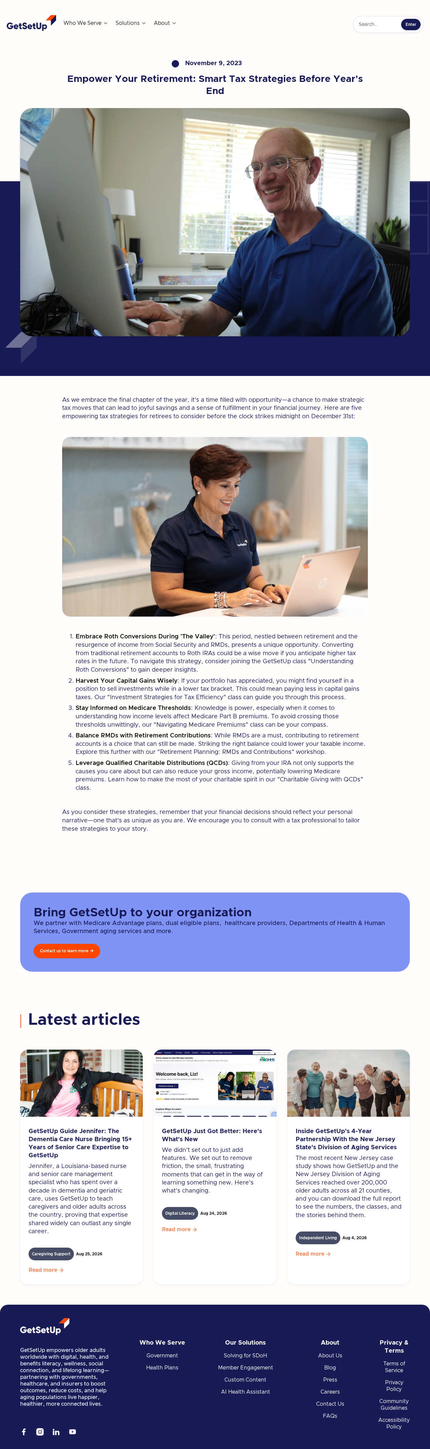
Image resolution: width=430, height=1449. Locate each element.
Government (162, 1355)
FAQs (330, 1416)
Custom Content (245, 1380)
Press (330, 1380)
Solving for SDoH (245, 1355)
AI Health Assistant (245, 1392)
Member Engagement (245, 1367)
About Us (330, 1355)
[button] (85, 23)
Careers (330, 1392)
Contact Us (330, 1404)
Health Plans (162, 1367)
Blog (330, 1367)
